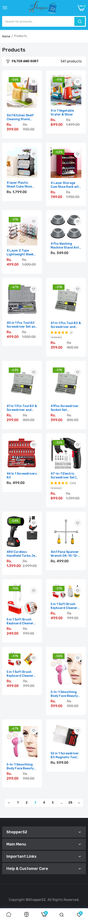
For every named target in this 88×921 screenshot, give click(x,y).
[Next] (79, 802)
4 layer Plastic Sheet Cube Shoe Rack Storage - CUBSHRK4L (19, 185)
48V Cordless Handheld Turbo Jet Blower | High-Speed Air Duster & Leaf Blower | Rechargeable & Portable (22, 554)
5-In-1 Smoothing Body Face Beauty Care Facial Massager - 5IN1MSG (66, 694)
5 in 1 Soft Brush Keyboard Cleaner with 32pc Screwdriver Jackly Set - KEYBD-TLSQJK (21, 674)
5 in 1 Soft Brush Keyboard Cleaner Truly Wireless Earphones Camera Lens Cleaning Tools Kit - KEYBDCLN (22, 621)
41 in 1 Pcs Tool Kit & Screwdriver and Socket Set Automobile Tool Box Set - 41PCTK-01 (22, 408)
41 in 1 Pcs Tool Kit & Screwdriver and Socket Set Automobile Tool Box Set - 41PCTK (66, 325)
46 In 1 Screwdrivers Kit (22, 475)
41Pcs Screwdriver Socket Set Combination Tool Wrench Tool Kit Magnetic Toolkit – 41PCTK (65, 408)
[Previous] (9, 802)
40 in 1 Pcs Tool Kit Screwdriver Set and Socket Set (22, 325)
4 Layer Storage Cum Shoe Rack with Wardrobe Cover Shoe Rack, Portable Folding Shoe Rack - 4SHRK (66, 185)
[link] (33, 82)
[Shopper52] (43, 8)
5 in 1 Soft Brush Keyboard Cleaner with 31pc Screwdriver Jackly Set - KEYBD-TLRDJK (65, 606)
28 (70, 802)
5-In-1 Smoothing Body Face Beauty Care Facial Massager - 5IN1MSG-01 (20, 766)
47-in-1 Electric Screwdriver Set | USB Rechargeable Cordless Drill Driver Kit (66, 476)
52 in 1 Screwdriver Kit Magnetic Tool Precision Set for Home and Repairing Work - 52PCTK (66, 755)
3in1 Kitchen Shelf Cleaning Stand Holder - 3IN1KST (20, 117)
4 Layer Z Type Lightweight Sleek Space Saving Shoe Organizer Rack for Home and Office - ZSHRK (21, 252)
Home (6, 36)
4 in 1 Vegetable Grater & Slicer (62, 112)
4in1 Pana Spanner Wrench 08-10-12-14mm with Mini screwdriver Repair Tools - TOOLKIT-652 (65, 554)
